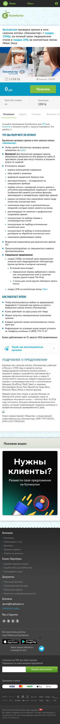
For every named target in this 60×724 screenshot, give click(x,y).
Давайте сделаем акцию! (16, 563)
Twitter (13, 621)
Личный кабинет (56, 3)
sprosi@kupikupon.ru (13, 603)
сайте (23, 150)
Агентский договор (13, 581)
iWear (45, 289)
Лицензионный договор (16, 585)
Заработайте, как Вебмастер (18, 567)
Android (6, 126)
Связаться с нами (10, 608)
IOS (44, 124)
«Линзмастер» (9, 143)
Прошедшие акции (13, 571)
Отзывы (36, 114)
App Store (10, 641)
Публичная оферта (13, 589)
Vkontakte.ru (8, 621)
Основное (8, 114)
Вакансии (8, 545)
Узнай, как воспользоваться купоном (27, 348)
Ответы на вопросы (13, 553)
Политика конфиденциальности (20, 593)
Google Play (29, 641)
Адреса (23, 114)
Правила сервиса (12, 549)
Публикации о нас (13, 541)
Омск (30, 3)
